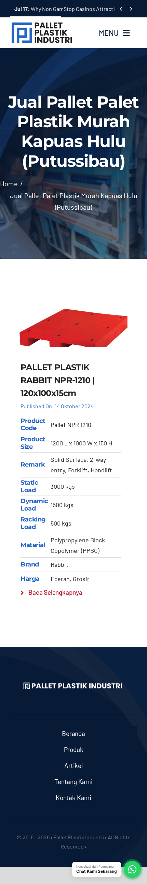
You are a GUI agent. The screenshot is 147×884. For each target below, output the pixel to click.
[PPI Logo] (42, 24)
